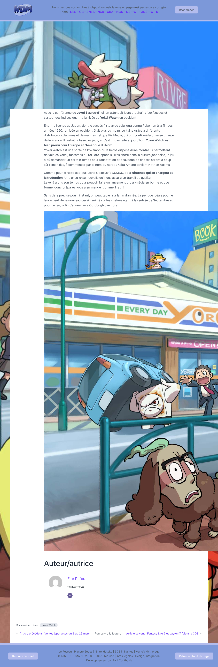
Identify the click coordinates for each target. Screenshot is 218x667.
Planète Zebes (83, 651)
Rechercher (186, 10)
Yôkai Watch (49, 625)
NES (73, 12)
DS (128, 12)
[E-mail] (70, 595)
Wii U (154, 12)
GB (81, 12)
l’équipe (109, 656)
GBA (110, 12)
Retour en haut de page (194, 656)
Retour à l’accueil (23, 656)
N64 (101, 12)
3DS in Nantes (124, 651)
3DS (144, 12)
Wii (135, 12)
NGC (119, 12)
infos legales (124, 656)
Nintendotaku (103, 651)
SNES (91, 12)
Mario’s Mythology (147, 651)
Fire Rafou (76, 578)
